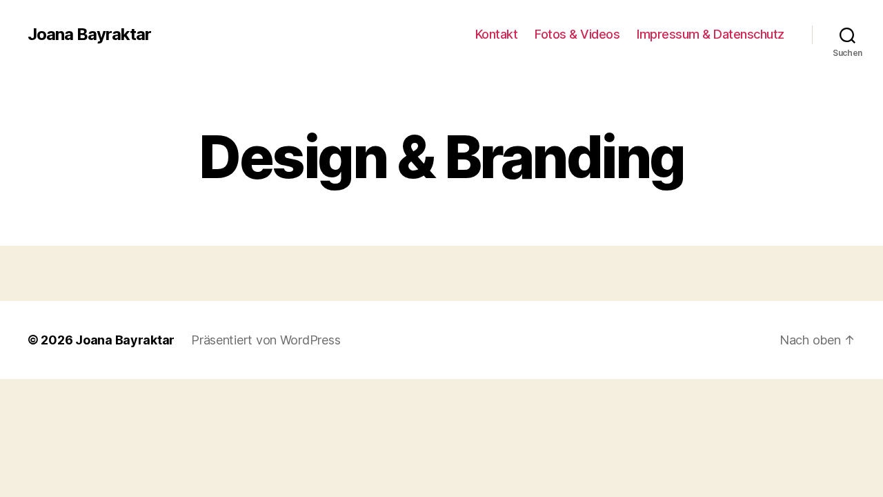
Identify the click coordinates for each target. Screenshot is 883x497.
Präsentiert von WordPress (265, 340)
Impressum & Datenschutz (710, 34)
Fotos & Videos (577, 34)
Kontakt (496, 34)
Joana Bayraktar (89, 34)
